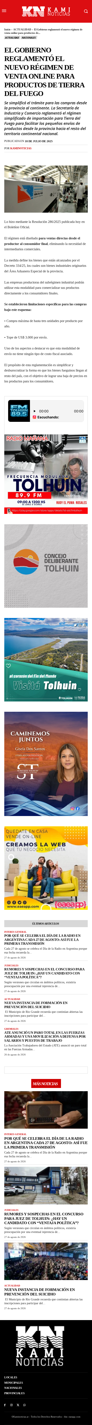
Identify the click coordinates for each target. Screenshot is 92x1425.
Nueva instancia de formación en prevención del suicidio (36, 1005)
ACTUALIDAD (22, 29)
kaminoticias (20, 148)
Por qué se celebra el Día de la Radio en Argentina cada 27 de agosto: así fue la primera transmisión (42, 939)
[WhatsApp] (60, 157)
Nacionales (29, 37)
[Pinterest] (51, 157)
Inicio (7, 29)
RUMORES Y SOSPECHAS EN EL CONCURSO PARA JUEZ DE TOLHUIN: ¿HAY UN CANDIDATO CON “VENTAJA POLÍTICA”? (44, 973)
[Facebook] (31, 157)
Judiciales (11, 965)
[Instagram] (11, 1405)
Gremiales (11, 1029)
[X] (41, 157)
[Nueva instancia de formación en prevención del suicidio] (46, 1261)
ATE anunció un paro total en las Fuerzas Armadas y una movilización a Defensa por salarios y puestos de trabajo (45, 1036)
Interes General (15, 932)
